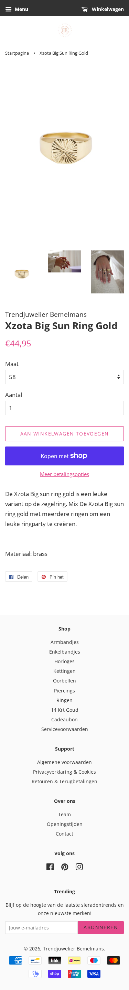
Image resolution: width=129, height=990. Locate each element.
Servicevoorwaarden (64, 729)
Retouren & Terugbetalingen (64, 781)
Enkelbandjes (64, 651)
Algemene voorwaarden (64, 762)
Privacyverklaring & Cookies (64, 771)
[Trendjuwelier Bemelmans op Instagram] (79, 868)
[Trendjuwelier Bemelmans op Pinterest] (64, 868)
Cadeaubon (64, 719)
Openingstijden (65, 824)
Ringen (64, 700)
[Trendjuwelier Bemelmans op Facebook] (50, 868)
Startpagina (17, 53)
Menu (20, 9)
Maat (12, 364)
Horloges (64, 661)
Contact (64, 833)
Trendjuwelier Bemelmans (73, 948)
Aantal (13, 395)
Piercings (64, 690)
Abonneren (101, 927)
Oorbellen (64, 680)
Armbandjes (65, 642)
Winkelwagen (107, 9)
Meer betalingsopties (64, 474)
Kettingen (64, 671)
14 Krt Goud (64, 710)
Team (64, 814)
